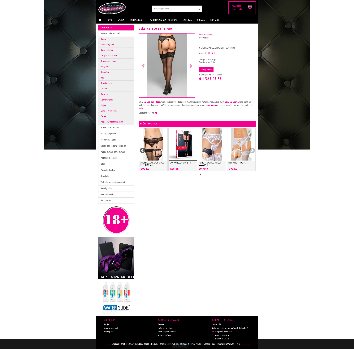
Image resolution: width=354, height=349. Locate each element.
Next (250, 148)
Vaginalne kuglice (108, 170)
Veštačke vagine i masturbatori (114, 182)
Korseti (104, 88)
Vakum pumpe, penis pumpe (113, 152)
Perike (103, 116)
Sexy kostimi (106, 83)
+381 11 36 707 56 (222, 335)
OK (238, 344)
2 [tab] (197, 174)
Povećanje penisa (108, 133)
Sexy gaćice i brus (108, 61)
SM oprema (106, 200)
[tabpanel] (153, 151)
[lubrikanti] (116, 297)
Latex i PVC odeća (109, 111)
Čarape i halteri (107, 50)
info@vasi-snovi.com (223, 331)
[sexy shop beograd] (123, 8)
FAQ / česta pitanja (165, 328)
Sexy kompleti (107, 99)
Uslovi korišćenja (164, 335)
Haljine (103, 105)
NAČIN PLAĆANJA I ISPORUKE (163, 20)
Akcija (106, 324)
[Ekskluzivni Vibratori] (116, 258)
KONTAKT (214, 20)
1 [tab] (195, 174)
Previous (140, 148)
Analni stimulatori (108, 194)
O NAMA (201, 20)
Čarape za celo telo (109, 55)
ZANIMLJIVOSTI (137, 20)
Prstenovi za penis (109, 139)
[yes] (199, 9)
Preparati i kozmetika (110, 127)
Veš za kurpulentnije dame (112, 121)
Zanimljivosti (109, 331)
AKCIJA (121, 20)
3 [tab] (200, 174)
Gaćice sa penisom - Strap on (113, 146)
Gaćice (103, 39)
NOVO (109, 20)
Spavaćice (105, 72)
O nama (161, 324)
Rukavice (104, 94)
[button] (143, 66)
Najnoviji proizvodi (111, 328)
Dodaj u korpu (206, 69)
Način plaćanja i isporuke (167, 331)
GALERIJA (187, 20)
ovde (141, 108)
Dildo (103, 164)
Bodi (102, 77)
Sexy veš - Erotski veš (110, 33)
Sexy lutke (105, 176)
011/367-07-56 (210, 79)
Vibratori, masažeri (109, 158)
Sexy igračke (106, 188)
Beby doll (105, 66)
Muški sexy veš (107, 44)
